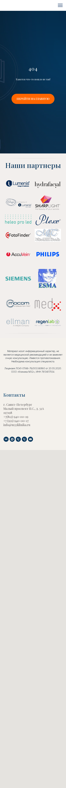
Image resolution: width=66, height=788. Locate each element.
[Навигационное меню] (60, 5)
